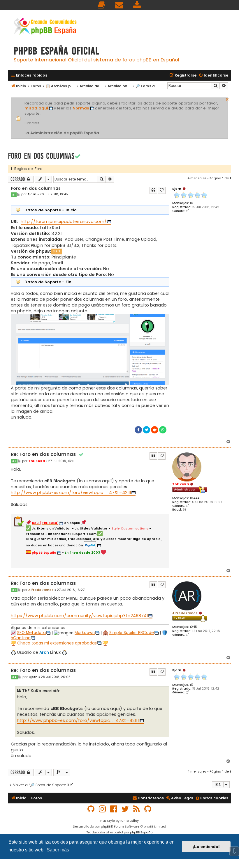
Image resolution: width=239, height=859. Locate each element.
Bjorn (176, 188)
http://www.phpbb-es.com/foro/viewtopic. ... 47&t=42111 (71, 492)
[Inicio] (45, 27)
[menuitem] (102, 5)
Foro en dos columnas (41, 155)
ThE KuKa (180, 484)
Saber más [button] (58, 849)
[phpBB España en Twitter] (125, 809)
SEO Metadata (31, 632)
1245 (193, 627)
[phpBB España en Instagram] (102, 809)
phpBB (105, 826)
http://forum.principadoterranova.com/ (64, 221)
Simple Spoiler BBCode (131, 632)
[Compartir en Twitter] (146, 429)
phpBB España (141, 832)
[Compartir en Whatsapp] (162, 429)
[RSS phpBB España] (136, 809)
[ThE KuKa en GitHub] (148, 809)
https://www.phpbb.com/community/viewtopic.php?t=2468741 (79, 616)
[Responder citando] (153, 190)
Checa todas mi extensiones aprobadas (57, 643)
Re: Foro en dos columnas (47, 454)
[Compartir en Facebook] (138, 429)
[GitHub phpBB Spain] (91, 809)
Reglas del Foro (27, 168)
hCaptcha (21, 637)
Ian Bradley (129, 820)
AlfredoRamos (185, 613)
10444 (194, 498)
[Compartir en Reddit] (154, 429)
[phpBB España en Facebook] (114, 809)
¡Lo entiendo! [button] (206, 846)
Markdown (85, 632)
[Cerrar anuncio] (227, 99)
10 (191, 203)
